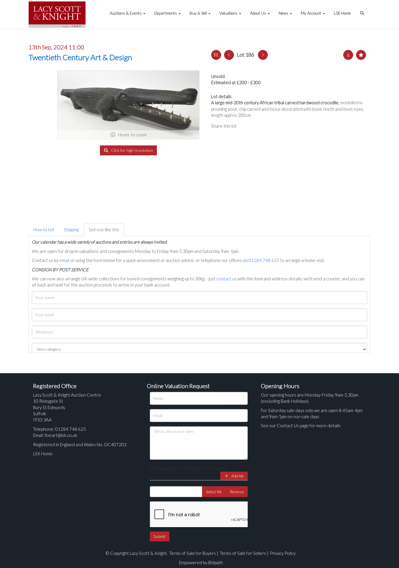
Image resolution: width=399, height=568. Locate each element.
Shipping (71, 229)
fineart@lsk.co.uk (61, 435)
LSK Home (342, 13)
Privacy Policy (283, 553)
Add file (237, 475)
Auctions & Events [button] (126, 13)
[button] (362, 10)
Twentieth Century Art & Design (80, 57)
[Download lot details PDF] (348, 55)
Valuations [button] (228, 13)
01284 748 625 (264, 260)
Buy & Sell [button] (199, 13)
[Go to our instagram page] (269, 125)
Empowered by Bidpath (201, 562)
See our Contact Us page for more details (301, 425)
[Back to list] (216, 55)
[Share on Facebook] (245, 125)
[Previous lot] (229, 55)
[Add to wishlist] (361, 55)
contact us (226, 278)
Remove (237, 491)
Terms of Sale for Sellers (243, 553)
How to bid (43, 229)
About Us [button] (258, 13)
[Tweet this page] (257, 125)
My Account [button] (311, 13)
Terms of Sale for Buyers (192, 553)
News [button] (284, 13)
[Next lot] (263, 55)
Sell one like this (104, 229)
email (64, 260)
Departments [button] (166, 13)
